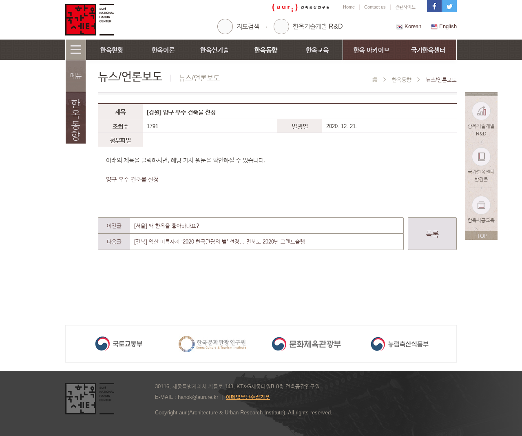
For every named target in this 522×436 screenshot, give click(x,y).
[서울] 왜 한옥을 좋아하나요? (166, 226)
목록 (432, 234)
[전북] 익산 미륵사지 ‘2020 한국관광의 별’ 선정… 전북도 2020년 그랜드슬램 (219, 242)
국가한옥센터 (428, 49)
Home (349, 6)
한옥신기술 (214, 49)
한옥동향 (265, 49)
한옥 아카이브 (371, 49)
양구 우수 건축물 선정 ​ (133, 179)
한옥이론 (163, 49)
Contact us (375, 6)
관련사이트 (405, 6)
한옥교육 (317, 49)
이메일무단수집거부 (248, 397)
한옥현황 (111, 49)
